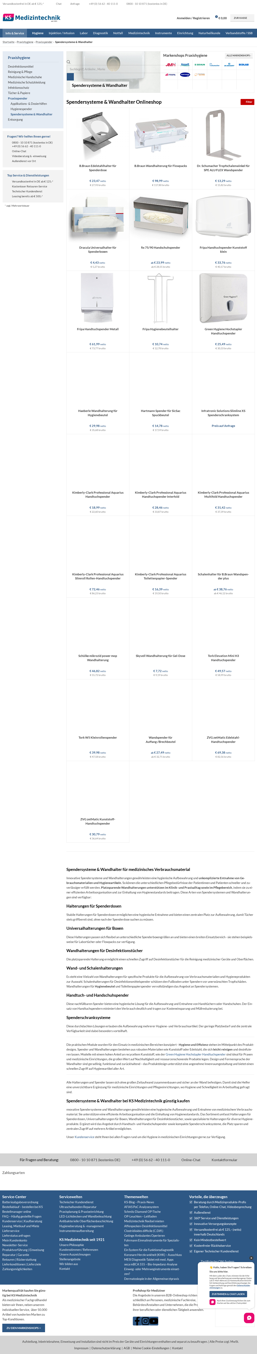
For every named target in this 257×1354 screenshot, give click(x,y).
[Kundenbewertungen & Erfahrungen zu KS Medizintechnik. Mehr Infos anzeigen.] (89, 1302)
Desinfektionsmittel (20, 66)
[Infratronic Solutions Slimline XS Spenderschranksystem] (223, 379)
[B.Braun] (200, 65)
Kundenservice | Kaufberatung (22, 1221)
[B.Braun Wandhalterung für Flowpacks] (160, 135)
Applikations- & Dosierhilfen (29, 103)
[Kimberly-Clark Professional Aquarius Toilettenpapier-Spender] (160, 543)
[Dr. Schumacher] (214, 65)
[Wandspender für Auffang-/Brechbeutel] (160, 706)
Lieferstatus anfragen (16, 1235)
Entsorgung (15, 119)
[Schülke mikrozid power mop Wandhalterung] (98, 625)
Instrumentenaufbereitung (76, 1231)
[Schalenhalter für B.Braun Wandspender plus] (223, 543)
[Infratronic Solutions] (200, 75)
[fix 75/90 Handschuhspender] (160, 216)
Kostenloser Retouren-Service (29, 186)
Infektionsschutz (18, 87)
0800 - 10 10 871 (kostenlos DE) (94, 1160)
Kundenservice (84, 1137)
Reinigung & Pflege (20, 72)
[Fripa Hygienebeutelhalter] (160, 298)
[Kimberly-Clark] (214, 75)
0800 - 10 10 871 (22, 142)
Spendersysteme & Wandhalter (31, 114)
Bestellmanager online (16, 1211)
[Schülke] (214, 85)
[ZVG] (244, 85)
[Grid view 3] (226, 102)
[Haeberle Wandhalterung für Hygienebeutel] (98, 379)
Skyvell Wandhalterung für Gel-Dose (160, 656)
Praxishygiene (25, 42)
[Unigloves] (229, 85)
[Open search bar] (68, 62)
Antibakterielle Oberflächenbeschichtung (86, 1221)
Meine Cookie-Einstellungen (151, 1348)
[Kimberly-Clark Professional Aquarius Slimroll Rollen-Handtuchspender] (98, 543)
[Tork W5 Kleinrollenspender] (98, 706)
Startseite (8, 42)
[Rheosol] (200, 85)
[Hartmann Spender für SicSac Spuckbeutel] (160, 379)
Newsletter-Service (15, 1245)
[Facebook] (137, 1321)
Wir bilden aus (68, 1264)
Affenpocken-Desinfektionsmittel (145, 1226)
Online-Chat (19, 151)
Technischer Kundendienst (27, 191)
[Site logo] (32, 17)
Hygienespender (21, 109)
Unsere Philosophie (71, 1245)
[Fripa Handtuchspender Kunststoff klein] (223, 216)
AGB (127, 1348)
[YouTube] (153, 1321)
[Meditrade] (244, 75)
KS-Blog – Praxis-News (139, 1202)
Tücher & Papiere (19, 93)
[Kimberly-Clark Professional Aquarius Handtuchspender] (98, 461)
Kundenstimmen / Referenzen (78, 1249)
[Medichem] (229, 75)
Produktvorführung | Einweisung (23, 1250)
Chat (58, 3)
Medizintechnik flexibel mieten (144, 1221)
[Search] (70, 76)
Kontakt (64, 1269)
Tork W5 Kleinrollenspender (98, 737)
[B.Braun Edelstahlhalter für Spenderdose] (98, 135)
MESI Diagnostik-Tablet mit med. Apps (148, 1259)
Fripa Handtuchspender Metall (98, 329)
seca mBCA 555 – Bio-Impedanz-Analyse (150, 1264)
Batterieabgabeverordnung (20, 1202)
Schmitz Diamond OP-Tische (142, 1211)
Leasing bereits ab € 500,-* (27, 196)
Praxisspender (44, 42)
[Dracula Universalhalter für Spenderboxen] (98, 216)
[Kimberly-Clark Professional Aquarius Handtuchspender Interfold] (160, 461)
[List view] (219, 102)
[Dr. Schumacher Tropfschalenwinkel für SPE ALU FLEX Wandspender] (223, 135)
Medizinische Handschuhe (25, 77)
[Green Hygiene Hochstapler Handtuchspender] (223, 298)
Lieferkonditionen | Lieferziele (21, 1264)
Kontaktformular (224, 1160)
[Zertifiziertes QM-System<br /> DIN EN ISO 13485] (193, 1264)
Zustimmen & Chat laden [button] (228, 1294)
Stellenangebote (70, 1259)
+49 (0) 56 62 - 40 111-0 (26, 146)
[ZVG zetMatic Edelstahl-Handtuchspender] (223, 706)
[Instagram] (145, 1321)
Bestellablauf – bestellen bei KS (22, 1207)
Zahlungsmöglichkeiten (17, 1269)
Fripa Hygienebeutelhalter (161, 329)
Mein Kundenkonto (14, 1240)
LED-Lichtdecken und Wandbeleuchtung (85, 1216)
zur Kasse (240, 17)
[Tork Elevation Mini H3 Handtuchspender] (223, 625)
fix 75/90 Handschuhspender (160, 247)
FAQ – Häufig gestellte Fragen (21, 1216)
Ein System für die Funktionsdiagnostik (149, 1250)
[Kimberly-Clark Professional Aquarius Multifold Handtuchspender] (223, 461)
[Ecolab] (244, 65)
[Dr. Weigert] (229, 65)
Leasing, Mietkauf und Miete (20, 1226)
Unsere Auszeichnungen (74, 1254)
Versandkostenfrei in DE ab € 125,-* (32, 181)
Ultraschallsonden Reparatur (78, 1207)
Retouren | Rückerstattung (19, 1259)
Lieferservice (10, 1231)
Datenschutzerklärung (106, 1348)
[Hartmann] (185, 75)
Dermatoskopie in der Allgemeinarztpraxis (151, 1279)
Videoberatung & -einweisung (29, 156)
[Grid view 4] (233, 102)
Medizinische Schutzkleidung (26, 82)
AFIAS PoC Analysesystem (141, 1207)
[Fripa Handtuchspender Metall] (98, 298)
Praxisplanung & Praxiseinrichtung (81, 1211)
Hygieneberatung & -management (81, 1226)
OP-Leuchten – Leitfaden (140, 1216)
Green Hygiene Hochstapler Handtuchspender (196, 1054)
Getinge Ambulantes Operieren (144, 1235)
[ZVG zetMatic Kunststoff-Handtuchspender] (98, 788)
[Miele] (185, 85)
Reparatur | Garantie (15, 1255)
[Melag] (170, 85)
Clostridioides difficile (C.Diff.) (143, 1231)
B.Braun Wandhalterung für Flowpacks (160, 166)
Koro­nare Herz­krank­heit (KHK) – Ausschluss (153, 1255)
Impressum (81, 1348)
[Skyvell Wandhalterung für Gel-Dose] (160, 625)
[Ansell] (185, 65)
